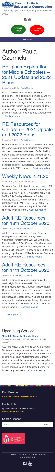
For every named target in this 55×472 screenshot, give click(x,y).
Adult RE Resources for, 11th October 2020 (25, 267)
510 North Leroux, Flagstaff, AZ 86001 (20, 397)
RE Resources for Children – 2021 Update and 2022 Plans (27, 129)
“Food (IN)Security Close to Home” (20, 336)
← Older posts (11, 314)
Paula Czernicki (27, 88)
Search (47, 424)
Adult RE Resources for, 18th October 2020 (25, 220)
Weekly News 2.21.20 (25, 176)
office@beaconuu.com (13, 411)
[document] (27, 212)
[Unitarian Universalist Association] (14, 438)
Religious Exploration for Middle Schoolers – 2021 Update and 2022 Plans (26, 74)
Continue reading (13, 116)
